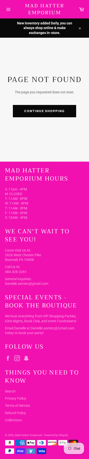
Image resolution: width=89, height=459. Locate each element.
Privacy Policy (15, 398)
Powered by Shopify (56, 435)
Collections (13, 420)
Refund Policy (15, 413)
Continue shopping (44, 111)
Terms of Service (17, 406)
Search (10, 391)
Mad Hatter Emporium (44, 9)
